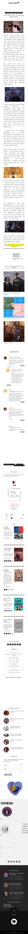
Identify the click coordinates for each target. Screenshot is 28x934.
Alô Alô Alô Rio (13, 652)
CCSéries (8, 12)
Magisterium (19, 60)
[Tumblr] (13, 644)
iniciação (21, 244)
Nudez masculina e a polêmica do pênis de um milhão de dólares (16, 892)
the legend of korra (13, 672)
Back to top (14, 914)
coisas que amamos (14, 661)
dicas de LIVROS (7, 905)
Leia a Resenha (7, 538)
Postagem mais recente (9, 464)
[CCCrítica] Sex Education (11, 318)
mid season (13, 245)
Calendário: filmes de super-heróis (14, 655)
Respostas (9, 366)
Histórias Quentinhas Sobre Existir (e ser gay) (17, 719)
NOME (13, 765)
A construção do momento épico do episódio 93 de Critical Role (17, 748)
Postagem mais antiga (19, 465)
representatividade (14, 670)
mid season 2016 (19, 245)
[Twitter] (8, 644)
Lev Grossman (7, 245)
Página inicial (19, 464)
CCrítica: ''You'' (8, 343)
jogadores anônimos (14, 666)
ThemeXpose (14, 932)
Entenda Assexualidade (9, 906)
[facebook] (10, 644)
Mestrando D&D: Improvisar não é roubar (17, 711)
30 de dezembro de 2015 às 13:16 (16, 391)
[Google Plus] (20, 644)
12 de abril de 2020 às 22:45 (15, 427)
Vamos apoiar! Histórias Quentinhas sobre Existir (15, 727)
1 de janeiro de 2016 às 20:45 (15, 409)
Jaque (10, 389)
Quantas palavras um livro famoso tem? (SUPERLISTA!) (15, 884)
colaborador (14, 663)
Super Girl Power (14, 659)
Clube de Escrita (7, 904)
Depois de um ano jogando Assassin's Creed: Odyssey (16, 735)
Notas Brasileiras (14, 657)
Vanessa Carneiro (14, 357)
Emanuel (11, 408)
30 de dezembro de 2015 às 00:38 (16, 358)
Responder (22, 365)
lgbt (14, 668)
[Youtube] (18, 644)
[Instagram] (15, 644)
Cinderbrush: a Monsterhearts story (16, 740)
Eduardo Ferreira (17, 12)
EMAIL (13, 769)
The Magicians (14, 246)
